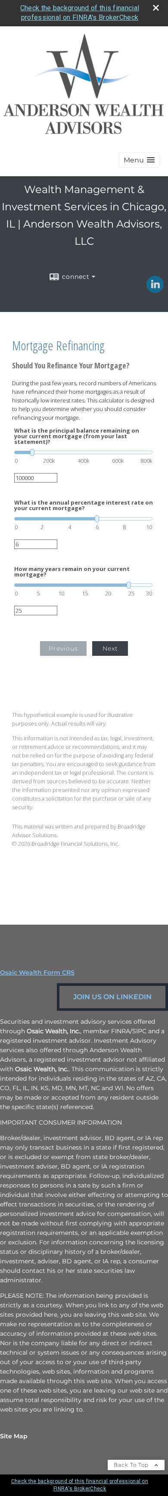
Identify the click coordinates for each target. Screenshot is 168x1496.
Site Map (14, 1436)
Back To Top (132, 1465)
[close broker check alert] (155, 7)
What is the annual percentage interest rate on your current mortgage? (83, 505)
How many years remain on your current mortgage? (72, 571)
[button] (139, 160)
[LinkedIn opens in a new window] (155, 290)
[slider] (83, 452)
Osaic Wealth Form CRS (37, 972)
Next (110, 648)
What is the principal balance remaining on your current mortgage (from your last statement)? (76, 436)
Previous (63, 648)
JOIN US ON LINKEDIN (112, 997)
